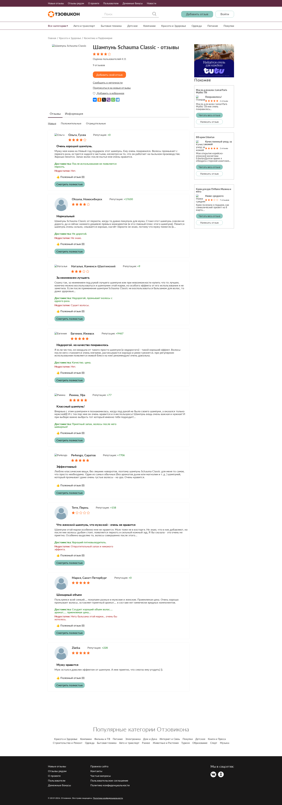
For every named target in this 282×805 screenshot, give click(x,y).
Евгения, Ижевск (82, 333)
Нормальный (65, 216)
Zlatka (76, 647)
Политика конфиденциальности (110, 785)
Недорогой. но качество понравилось (82, 345)
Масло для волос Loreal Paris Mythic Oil (211, 91)
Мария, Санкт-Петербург (89, 577)
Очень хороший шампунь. (74, 146)
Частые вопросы (100, 775)
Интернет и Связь (170, 738)
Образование (200, 742)
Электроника (133, 738)
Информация (74, 113)
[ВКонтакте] (95, 98)
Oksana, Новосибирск (87, 199)
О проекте (93, 3)
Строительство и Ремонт (67, 742)
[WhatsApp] (113, 98)
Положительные (71, 123)
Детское (132, 25)
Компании (149, 25)
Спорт (213, 742)
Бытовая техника (111, 25)
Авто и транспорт (84, 25)
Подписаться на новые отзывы (112, 87)
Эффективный (66, 466)
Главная (52, 38)
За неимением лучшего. (73, 277)
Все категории (57, 25)
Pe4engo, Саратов (83, 455)
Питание (212, 25)
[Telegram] (118, 98)
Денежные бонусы (133, 3)
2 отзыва (224, 101)
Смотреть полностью (69, 184)
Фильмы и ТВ (102, 738)
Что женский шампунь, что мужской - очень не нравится (95, 524)
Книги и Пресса (217, 738)
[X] (104, 98)
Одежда (197, 25)
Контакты (96, 771)
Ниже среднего (214, 195)
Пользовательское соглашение (109, 780)
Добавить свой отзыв (109, 74)
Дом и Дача (150, 738)
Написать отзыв (209, 121)
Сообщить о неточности (108, 82)
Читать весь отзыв (209, 115)
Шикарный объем (69, 594)
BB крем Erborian (205, 137)
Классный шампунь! (70, 406)
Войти (224, 14)
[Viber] (108, 98)
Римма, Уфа (77, 395)
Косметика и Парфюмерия (98, 38)
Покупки (229, 25)
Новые (52, 123)
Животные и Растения (166, 742)
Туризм (185, 742)
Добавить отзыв (197, 14)
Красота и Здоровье (173, 25)
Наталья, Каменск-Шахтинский (93, 266)
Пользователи (110, 3)
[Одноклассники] (99, 98)
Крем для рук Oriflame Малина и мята (213, 190)
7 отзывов (224, 200)
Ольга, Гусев (77, 135)
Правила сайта (99, 766)
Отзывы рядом (76, 3)
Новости (151, 3)
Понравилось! (213, 96)
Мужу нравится (67, 664)
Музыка (224, 742)
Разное (146, 742)
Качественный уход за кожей (218, 143)
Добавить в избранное (110, 93)
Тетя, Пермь (80, 507)
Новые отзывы (56, 3)
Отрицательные (96, 123)
